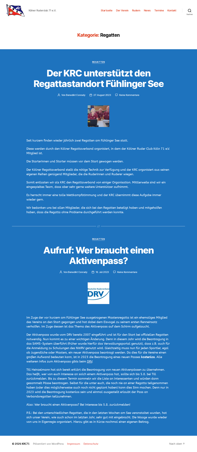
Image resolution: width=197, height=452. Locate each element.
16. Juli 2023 (102, 272)
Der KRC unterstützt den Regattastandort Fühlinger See (98, 78)
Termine (159, 10)
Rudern (136, 10)
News (147, 10)
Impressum (73, 443)
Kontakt (171, 10)
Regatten (98, 62)
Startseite (106, 10)
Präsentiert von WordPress (48, 443)
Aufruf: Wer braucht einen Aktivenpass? (98, 255)
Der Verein (122, 10)
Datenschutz (91, 443)
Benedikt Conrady (75, 95)
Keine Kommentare (129, 95)
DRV (89, 361)
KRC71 (26, 443)
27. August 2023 (102, 95)
